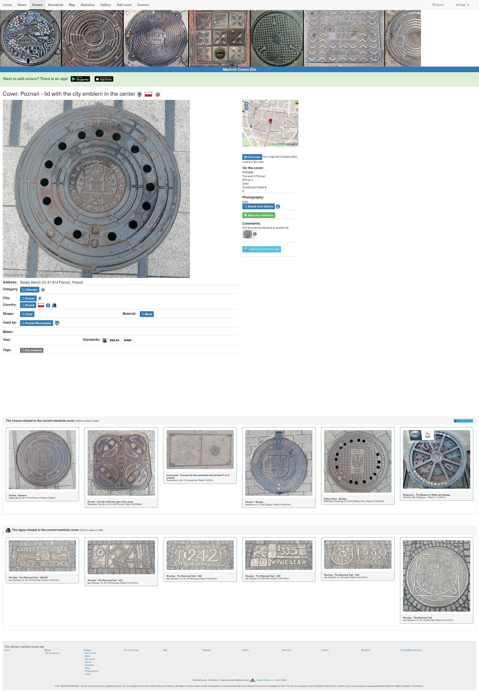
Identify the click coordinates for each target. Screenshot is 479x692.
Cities (87, 667)
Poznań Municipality (38, 323)
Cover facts (90, 652)
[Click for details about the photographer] (278, 206)
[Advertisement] (239, 381)
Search (439, 5)
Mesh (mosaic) (464, 420)
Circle (29, 314)
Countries (89, 664)
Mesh (87, 655)
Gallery (105, 4)
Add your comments (260, 215)
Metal (148, 314)
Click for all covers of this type (264, 248)
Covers (37, 4)
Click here (253, 157)
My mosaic (90, 658)
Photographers (92, 670)
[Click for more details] (42, 459)
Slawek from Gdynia (260, 206)
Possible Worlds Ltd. (265, 680)
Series (88, 673)
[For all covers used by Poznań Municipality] (57, 322)
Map (72, 4)
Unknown (31, 289)
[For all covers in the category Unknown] (157, 93)
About (21, 4)
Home (7, 4)
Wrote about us (53, 652)
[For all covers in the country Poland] (148, 93)
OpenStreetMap (278, 144)
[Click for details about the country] (48, 304)
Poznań (30, 298)
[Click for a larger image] (120, 189)
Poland (29, 305)
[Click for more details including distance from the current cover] (255, 234)
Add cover (124, 4)
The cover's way (131, 649)
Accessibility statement (411, 649)
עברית (461, 4)
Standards (55, 4)
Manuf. (88, 661)
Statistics (88, 4)
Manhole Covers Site (239, 69)
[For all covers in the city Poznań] (139, 93)
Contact (143, 4)
